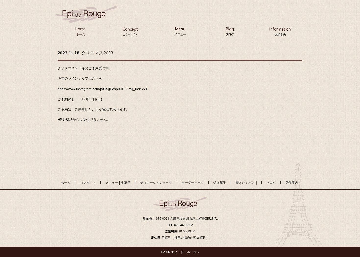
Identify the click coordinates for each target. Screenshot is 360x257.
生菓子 (126, 182)
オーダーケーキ (192, 182)
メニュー (180, 33)
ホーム (80, 33)
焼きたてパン (245, 182)
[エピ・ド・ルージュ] (86, 10)
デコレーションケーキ (156, 182)
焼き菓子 (219, 182)
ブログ (230, 33)
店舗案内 (280, 33)
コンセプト (130, 33)
